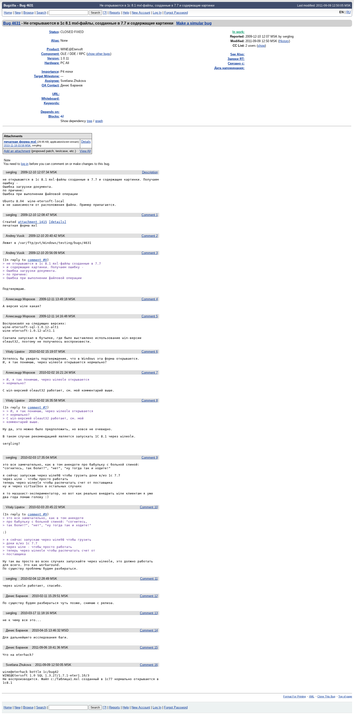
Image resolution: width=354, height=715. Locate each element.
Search (41, 12)
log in (24, 164)
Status (54, 32)
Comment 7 (150, 372)
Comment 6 (150, 351)
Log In (157, 12)
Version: (53, 58)
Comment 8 (150, 400)
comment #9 (37, 514)
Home (8, 12)
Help (126, 12)
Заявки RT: (236, 59)
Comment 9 (150, 457)
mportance (50, 71)
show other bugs (98, 54)
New (18, 12)
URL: (55, 94)
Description (150, 172)
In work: (238, 32)
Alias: (55, 40)
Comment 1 (150, 215)
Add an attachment (17, 151)
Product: (53, 49)
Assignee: (52, 81)
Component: (50, 54)
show (261, 45)
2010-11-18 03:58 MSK (17, 145)
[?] (105, 12)
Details (86, 141)
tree (89, 121)
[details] (57, 222)
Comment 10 (149, 507)
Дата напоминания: (229, 68)
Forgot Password (176, 12)
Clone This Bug (326, 696)
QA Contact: (50, 85)
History (284, 41)
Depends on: (50, 112)
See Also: (237, 54)
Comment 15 (149, 647)
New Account (141, 12)
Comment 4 (150, 299)
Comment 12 (149, 596)
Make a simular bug (194, 23)
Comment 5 (150, 316)
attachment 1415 (32, 222)
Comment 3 (150, 253)
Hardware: (52, 63)
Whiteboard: (50, 98)
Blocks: (53, 116)
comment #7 (37, 407)
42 (62, 116)
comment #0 (37, 260)
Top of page (345, 696)
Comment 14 (149, 630)
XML (311, 696)
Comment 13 (149, 613)
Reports (114, 12)
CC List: (238, 45)
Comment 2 (150, 236)
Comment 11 (149, 578)
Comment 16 (149, 665)
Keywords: (51, 103)
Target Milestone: (46, 76)
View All (85, 151)
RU (348, 12)
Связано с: (236, 63)
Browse (28, 12)
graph (99, 121)
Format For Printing (294, 696)
